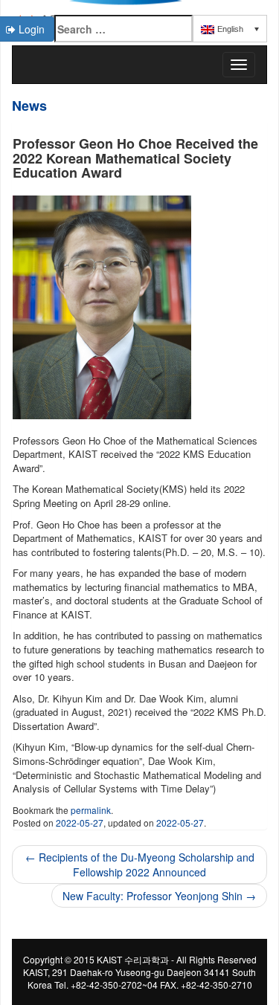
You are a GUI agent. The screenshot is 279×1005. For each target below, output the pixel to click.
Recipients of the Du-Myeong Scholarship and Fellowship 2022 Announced (139, 864)
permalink (91, 810)
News (29, 105)
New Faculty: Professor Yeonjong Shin (159, 895)
